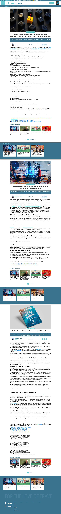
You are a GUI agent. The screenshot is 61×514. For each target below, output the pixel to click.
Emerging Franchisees (15, 507)
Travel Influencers (16, 510)
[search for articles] (48, 3)
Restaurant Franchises (30, 184)
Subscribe (52, 3)
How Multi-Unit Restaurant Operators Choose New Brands (18, 6)
